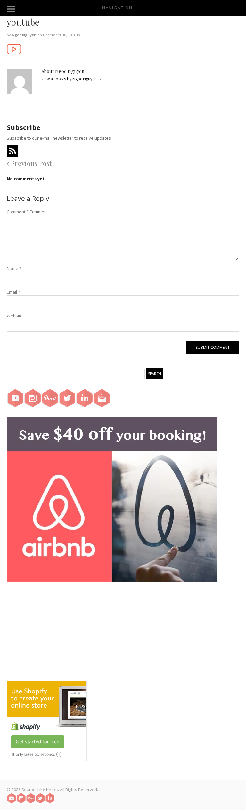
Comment (18, 212)
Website (15, 316)
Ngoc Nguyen (24, 34)
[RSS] (12, 151)
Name (14, 268)
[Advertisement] (123, 636)
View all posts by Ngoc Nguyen (71, 79)
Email (13, 292)
